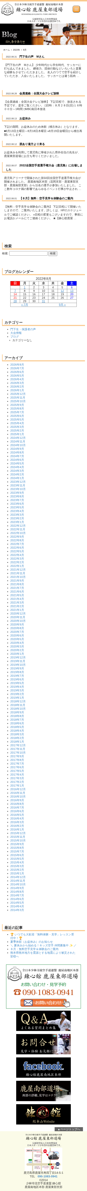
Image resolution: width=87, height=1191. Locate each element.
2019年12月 (18, 657)
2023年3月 (17, 514)
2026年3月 (17, 383)
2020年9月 (17, 624)
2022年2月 (17, 562)
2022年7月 (17, 544)
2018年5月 (17, 727)
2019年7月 (17, 675)
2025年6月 (17, 415)
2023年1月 (17, 522)
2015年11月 (17, 836)
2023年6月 (17, 503)
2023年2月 (17, 518)
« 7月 (24, 304)
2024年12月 (18, 437)
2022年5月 (17, 551)
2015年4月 (17, 862)
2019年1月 (17, 697)
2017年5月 (17, 771)
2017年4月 (17, 774)
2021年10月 (18, 577)
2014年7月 (17, 895)
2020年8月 (17, 628)
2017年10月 (18, 752)
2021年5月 (17, 595)
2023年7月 (17, 500)
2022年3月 (17, 558)
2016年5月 (17, 814)
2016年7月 (17, 807)
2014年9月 (17, 888)
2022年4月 (17, 555)
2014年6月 (17, 899)
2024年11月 (17, 441)
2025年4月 (17, 423)
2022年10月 (18, 533)
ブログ (14, 336)
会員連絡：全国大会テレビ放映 (39, 93)
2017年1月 (17, 785)
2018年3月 (17, 734)
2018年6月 (17, 723)
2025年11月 (17, 397)
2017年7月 (17, 763)
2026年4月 (17, 379)
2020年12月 (18, 613)
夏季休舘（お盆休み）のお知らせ (31, 941)
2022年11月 (17, 529)
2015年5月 (17, 858)
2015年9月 (17, 844)
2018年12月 (18, 701)
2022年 (16, 50)
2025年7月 (17, 412)
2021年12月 (18, 569)
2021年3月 (17, 602)
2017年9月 (17, 756)
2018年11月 (17, 705)
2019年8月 (17, 672)
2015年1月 (17, 873)
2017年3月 (17, 778)
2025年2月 (17, 430)
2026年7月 (17, 368)
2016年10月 (18, 796)
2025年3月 (17, 426)
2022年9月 (17, 536)
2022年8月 (17, 540)
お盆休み (25, 118)
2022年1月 (17, 566)
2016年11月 (17, 792)
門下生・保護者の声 (23, 329)
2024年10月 (18, 445)
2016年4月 (17, 818)
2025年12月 (18, 394)
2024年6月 (17, 459)
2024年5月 (17, 463)
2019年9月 (17, 668)
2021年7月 (17, 588)
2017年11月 (17, 749)
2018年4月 (17, 730)
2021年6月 (17, 591)
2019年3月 (17, 690)
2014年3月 (17, 910)
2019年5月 (17, 683)
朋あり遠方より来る (32, 144)
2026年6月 (17, 372)
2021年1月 (17, 609)
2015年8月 (17, 847)
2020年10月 (18, 620)
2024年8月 (17, 452)
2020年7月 (17, 631)
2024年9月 (17, 448)
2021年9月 (17, 580)
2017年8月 (17, 760)
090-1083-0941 (47, 1176)
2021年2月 (17, 606)
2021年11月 (17, 573)
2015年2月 (17, 869)
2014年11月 (17, 880)
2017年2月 (17, 781)
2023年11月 (17, 485)
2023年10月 (18, 489)
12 (62, 290)
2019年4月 (17, 686)
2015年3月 (17, 866)
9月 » (62, 304)
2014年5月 (17, 902)
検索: (5, 253)
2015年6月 (17, 855)
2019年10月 (18, 664)
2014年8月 (17, 891)
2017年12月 (18, 745)
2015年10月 (18, 840)
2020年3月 (17, 646)
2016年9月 (17, 800)
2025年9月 (17, 404)
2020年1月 (17, 653)
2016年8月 (17, 803)
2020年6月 (17, 635)
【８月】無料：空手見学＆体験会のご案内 (46, 198)
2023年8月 (17, 496)
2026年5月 (17, 375)
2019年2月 (17, 694)
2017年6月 (17, 767)
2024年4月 (17, 467)
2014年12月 (18, 877)
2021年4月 (17, 598)
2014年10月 (18, 884)
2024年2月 (17, 474)
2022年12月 (18, 525)
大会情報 (16, 333)
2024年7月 (17, 456)
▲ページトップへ (68, 1129)
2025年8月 (17, 408)
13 (71, 290)
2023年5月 (17, 507)
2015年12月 (18, 833)
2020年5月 (17, 639)
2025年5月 (17, 419)
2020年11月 (17, 617)
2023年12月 (18, 481)
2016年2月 (17, 825)
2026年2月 (17, 386)
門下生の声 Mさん (32, 56)
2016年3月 (17, 822)
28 (15, 301)
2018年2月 (17, 738)
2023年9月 (17, 492)
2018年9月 (17, 712)
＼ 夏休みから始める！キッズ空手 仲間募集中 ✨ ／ (43, 945)
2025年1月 (17, 434)
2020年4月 (17, 642)
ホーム (6, 50)
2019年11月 (17, 661)
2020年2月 (17, 650)
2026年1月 (17, 390)
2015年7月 (17, 851)
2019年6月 (17, 679)
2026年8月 (17, 364)
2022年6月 (17, 547)
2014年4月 (17, 906)
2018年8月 (17, 716)
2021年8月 (17, 584)
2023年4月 (17, 511)
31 (43, 301)
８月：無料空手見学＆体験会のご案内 (34, 949)
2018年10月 (18, 708)
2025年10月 (18, 401)
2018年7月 (17, 719)
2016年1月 (17, 829)
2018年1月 (17, 741)
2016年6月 (17, 811)
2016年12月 (18, 789)
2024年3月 (17, 470)
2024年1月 (17, 478)
